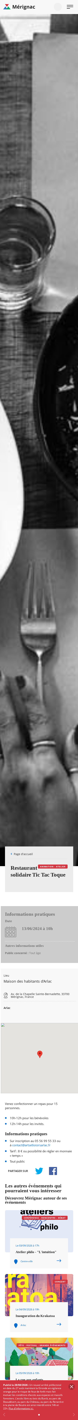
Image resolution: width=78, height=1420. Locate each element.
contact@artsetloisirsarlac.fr (31, 1145)
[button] (40, 1054)
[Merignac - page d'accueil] (39, 7)
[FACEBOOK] (51, 1171)
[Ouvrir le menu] (70, 7)
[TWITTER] (39, 1171)
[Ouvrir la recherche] (58, 7)
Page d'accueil (23, 854)
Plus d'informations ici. (21, 1408)
